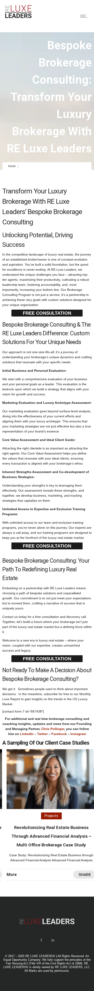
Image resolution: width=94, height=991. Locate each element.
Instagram (78, 734)
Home (12, 166)
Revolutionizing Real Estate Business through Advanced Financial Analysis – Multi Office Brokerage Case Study (47, 836)
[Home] (18, 17)
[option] (47, 815)
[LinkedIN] (52, 940)
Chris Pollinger (52, 729)
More (7, 874)
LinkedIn (27, 734)
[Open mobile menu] (84, 16)
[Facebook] (41, 940)
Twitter (42, 734)
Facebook (59, 734)
